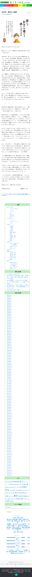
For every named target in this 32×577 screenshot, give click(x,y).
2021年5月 (9, 325)
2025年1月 (9, 295)
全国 (14, 487)
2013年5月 (9, 462)
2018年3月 (9, 375)
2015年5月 (9, 424)
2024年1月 (9, 300)
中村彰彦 (14, 484)
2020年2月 (9, 344)
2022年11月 (9, 309)
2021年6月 (9, 323)
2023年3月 (9, 304)
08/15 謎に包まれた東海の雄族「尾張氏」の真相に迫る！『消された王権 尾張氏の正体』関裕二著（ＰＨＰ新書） (18, 277)
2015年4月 (9, 426)
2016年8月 (9, 401)
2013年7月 (9, 459)
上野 (10, 484)
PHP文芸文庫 (8, 482)
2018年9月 (9, 368)
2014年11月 (9, 434)
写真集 (11, 230)
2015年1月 (9, 431)
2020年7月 (9, 336)
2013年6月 (9, 461)
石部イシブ (9, 260)
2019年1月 (9, 363)
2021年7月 (9, 322)
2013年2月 (9, 467)
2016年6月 (9, 404)
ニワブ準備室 (13, 265)
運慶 (10, 501)
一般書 (11, 227)
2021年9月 (9, 319)
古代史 (20, 487)
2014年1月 (9, 450)
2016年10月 (9, 398)
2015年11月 (9, 415)
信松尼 (9, 487)
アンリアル (12, 219)
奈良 (13, 490)
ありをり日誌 (8, 194)
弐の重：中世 (13, 257)
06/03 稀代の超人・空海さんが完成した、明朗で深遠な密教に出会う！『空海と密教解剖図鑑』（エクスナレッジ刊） (18, 286)
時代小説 (18, 493)
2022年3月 (9, 314)
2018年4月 (9, 374)
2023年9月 (9, 301)
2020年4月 (9, 341)
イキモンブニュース (14, 221)
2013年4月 (9, 464)
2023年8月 (9, 303)
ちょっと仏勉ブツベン (14, 243)
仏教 (6, 487)
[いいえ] (30, 572)
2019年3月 (9, 360)
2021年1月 (9, 330)
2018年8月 (9, 369)
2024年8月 (9, 296)
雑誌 (11, 240)
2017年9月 (9, 382)
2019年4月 (9, 358)
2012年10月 (9, 473)
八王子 (17, 487)
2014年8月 (9, 439)
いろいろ (12, 211)
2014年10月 (9, 435)
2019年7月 (9, 355)
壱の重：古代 (13, 256)
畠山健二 (21, 499)
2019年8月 (9, 353)
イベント (12, 210)
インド (7, 484)
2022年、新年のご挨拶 (9, 12)
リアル (11, 223)
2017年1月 (9, 394)
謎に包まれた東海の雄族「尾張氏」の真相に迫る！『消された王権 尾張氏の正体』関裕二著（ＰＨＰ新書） (18, 521)
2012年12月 (9, 470)
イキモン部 (9, 218)
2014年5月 (9, 443)
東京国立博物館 (22, 496)
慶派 (13, 493)
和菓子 (24, 487)
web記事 (11, 226)
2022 (16, 194)
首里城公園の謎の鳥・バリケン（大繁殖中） (16, 537)
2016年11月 (9, 396)
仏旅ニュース (13, 248)
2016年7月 (9, 402)
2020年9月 (9, 334)
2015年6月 (9, 423)
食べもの (12, 216)
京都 (23, 484)
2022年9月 (9, 311)
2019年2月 (9, 361)
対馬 (7, 493)
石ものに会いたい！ (14, 267)
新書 (11, 238)
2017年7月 (9, 385)
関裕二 (13, 501)
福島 (8, 501)
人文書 (11, 229)
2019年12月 (9, 347)
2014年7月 (9, 440)
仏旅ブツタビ (10, 241)
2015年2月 (9, 429)
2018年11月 (9, 366)
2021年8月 (9, 320)
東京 (16, 495)
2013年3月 (9, 465)
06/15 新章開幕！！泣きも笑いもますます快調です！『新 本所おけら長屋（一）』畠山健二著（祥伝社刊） (18, 282)
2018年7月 (9, 371)
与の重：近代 (13, 253)
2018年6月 (9, 372)
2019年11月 (9, 349)
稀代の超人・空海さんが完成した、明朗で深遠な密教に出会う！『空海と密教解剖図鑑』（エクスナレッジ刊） (18, 528)
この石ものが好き (14, 264)
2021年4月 (9, 326)
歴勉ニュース (13, 259)
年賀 (18, 194)
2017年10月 (9, 380)
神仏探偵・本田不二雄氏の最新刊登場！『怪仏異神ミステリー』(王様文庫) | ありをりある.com (18, 551)
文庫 (11, 234)
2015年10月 (9, 416)
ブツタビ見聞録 (13, 245)
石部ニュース (13, 268)
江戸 (14, 499)
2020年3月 (9, 342)
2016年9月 (9, 399)
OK (16, 574)
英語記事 (12, 215)
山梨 (9, 493)
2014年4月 (9, 445)
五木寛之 (20, 484)
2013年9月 (9, 456)
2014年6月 (9, 442)
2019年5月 (9, 356)
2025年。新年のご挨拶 (18, 517)
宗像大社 (26, 490)
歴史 (12, 499)
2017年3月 (9, 391)
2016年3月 (9, 409)
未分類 (8, 249)
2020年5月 (9, 339)
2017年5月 (9, 388)
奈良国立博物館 (18, 490)
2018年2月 (9, 377)
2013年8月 (9, 458)
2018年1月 (9, 379)
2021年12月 (9, 317)
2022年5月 (9, 312)
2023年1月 (9, 308)
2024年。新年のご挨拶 (18, 532)
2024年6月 (9, 298)
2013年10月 (9, 454)
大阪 (11, 490)
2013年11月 (9, 453)
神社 (25, 499)
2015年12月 (9, 413)
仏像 (26, 484)
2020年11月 (9, 333)
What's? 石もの (13, 262)
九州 (17, 484)
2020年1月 (9, 345)
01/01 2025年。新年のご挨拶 (13, 274)
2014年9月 (9, 437)
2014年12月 (9, 432)
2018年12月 (9, 364)
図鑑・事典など (13, 232)
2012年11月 (9, 472)
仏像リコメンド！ (14, 246)
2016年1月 (9, 412)
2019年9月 (9, 352)
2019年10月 (9, 350)
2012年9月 (9, 475)
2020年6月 (9, 338)
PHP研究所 (15, 482)
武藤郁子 (26, 194)
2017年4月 (9, 390)
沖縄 (17, 499)
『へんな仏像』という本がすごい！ (14, 550)
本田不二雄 (10, 496)
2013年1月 (9, 469)
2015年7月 (9, 421)
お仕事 (8, 224)
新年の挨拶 (22, 194)
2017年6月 (9, 386)
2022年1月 (9, 315)
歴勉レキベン (10, 251)
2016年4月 (9, 407)
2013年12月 (9, 451)
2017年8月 (9, 383)
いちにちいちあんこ (14, 208)
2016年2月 (9, 410)
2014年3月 (9, 446)
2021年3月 (9, 328)
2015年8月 (9, 420)
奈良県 (22, 490)
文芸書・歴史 (13, 237)
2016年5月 (9, 405)
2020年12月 (9, 331)
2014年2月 (9, 448)
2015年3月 (9, 427)
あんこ (23, 481)
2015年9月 (9, 418)
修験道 (12, 487)
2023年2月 (9, 306)
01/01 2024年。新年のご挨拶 (13, 290)
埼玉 (7, 489)
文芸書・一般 (13, 235)
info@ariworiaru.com (23, 564)
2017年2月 (9, 393)
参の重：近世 (13, 254)
